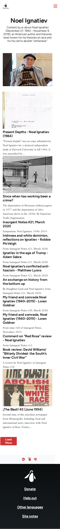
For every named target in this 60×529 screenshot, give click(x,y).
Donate (30, 489)
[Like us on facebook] (23, 459)
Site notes (30, 516)
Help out (30, 498)
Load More (8, 441)
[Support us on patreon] (29, 459)
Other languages (30, 507)
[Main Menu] (55, 6)
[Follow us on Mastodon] (35, 459)
